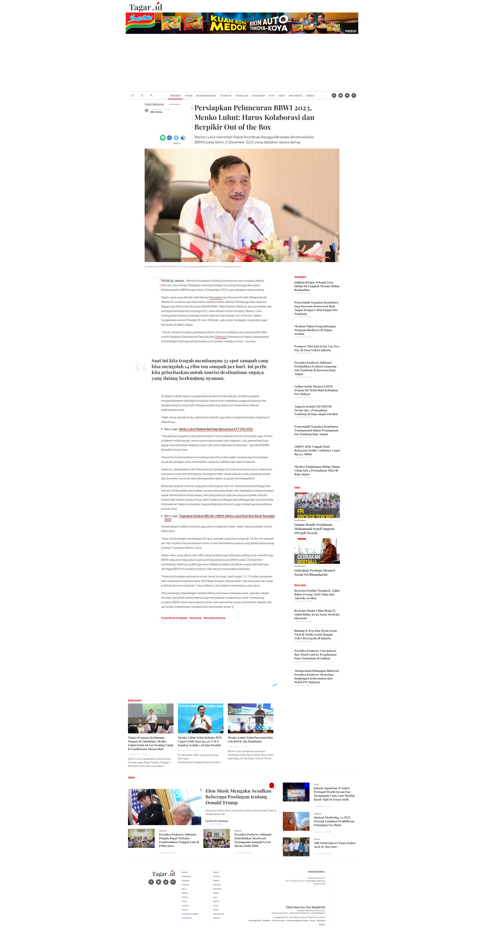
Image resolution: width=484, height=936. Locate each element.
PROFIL (185, 893)
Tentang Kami (254, 920)
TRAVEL (216, 880)
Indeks (322, 924)
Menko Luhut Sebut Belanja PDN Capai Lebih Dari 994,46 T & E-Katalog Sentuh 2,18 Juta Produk (200, 741)
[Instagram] (353, 95)
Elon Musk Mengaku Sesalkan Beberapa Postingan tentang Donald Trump (238, 796)
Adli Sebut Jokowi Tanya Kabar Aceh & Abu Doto (335, 844)
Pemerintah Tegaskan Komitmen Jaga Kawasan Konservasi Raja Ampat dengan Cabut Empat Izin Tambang (316, 307)
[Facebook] (334, 95)
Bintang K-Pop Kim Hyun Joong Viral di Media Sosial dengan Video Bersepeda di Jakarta (315, 634)
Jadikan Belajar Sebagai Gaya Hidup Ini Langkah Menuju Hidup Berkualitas (316, 285)
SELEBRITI (217, 889)
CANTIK (216, 876)
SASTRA (185, 905)
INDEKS (310, 95)
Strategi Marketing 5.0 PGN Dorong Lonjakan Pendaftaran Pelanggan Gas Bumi (334, 820)
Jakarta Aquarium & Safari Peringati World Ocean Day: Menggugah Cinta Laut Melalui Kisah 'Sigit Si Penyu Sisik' (334, 793)
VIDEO (281, 95)
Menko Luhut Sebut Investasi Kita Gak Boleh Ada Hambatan (250, 739)
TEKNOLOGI (241, 95)
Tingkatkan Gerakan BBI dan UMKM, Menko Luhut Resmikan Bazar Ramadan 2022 (219, 517)
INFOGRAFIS (295, 95)
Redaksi (267, 920)
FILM (215, 897)
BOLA (184, 889)
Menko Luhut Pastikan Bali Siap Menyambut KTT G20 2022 (216, 429)
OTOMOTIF (226, 95)
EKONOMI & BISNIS (206, 95)
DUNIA (131, 777)
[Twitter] (340, 95)
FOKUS (188, 95)
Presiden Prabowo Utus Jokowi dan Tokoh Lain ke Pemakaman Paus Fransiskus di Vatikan (315, 654)
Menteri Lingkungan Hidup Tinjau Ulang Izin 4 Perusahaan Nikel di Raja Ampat (317, 470)
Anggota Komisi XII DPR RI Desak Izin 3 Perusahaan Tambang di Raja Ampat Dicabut (316, 409)
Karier (312, 920)
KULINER (217, 885)
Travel (316, 784)
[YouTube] (347, 95)
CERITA (185, 897)
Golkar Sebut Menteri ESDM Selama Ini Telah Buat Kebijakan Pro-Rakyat (316, 389)
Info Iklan (321, 920)
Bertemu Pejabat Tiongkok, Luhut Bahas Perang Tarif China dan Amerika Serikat (317, 594)
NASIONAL (186, 876)
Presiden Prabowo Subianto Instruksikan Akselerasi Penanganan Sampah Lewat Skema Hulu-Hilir (253, 839)
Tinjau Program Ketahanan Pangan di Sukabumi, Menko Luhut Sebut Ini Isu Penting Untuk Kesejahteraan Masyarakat (150, 742)
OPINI (184, 901)
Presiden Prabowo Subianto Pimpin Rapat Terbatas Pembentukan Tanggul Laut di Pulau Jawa (179, 839)
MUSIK (216, 893)
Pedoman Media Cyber (297, 920)
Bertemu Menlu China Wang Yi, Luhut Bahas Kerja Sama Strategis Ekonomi (317, 614)
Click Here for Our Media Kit (305, 907)
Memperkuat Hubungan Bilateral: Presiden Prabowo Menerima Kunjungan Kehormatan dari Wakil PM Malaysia (316, 676)
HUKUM (185, 885)
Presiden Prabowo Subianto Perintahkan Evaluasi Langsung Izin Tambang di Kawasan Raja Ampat (315, 367)
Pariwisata (216, 297)
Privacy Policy (278, 920)
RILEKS (216, 901)
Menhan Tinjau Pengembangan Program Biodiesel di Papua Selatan (315, 329)
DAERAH (185, 880)
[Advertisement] (242, 63)
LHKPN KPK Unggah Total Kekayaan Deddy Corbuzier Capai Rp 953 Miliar (317, 450)
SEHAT (216, 872)
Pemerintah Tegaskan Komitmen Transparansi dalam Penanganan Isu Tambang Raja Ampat (316, 430)
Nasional (176, 143)
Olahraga (220, 336)
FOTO (272, 95)
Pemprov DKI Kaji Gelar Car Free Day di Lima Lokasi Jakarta (317, 348)
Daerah (317, 839)
